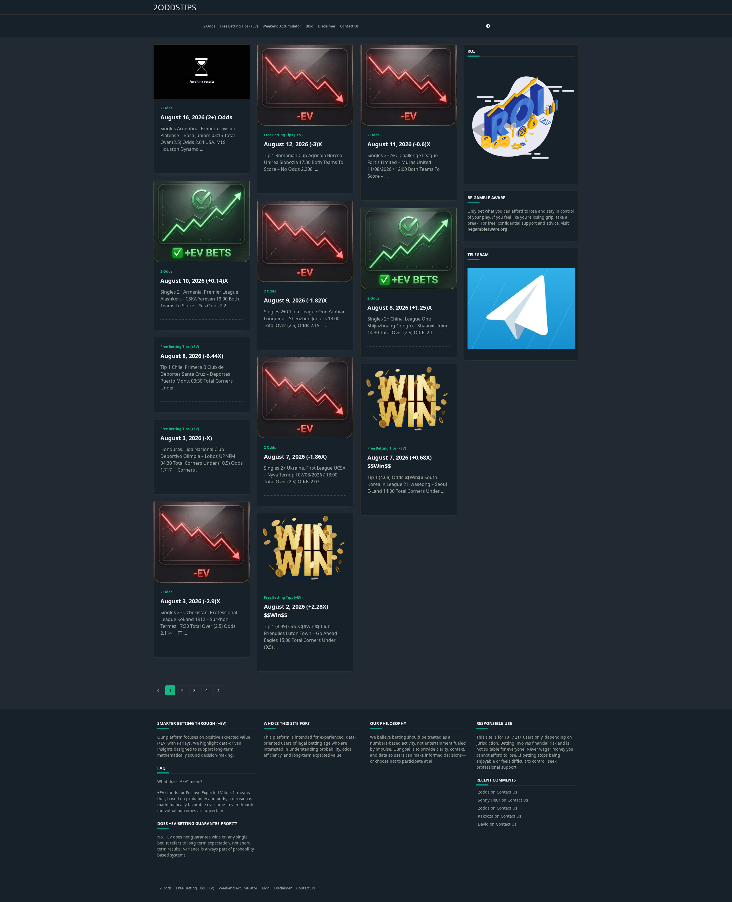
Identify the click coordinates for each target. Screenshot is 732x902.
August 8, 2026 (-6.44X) (191, 356)
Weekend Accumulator (281, 26)
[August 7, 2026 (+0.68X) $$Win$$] (409, 401)
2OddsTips (174, 7)
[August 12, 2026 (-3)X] (305, 85)
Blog (309, 26)
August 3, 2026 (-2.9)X (190, 601)
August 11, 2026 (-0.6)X (398, 144)
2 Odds (209, 26)
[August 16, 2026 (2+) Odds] (202, 72)
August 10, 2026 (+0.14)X (194, 280)
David (483, 824)
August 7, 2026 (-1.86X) (295, 456)
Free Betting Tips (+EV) (239, 26)
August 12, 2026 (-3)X (293, 144)
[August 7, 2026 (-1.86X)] (305, 397)
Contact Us (349, 26)
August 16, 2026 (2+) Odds (196, 117)
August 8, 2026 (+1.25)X (399, 307)
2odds (484, 792)
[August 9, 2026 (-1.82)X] (305, 241)
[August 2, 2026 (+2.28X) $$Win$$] (305, 550)
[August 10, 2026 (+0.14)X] (202, 221)
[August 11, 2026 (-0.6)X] (409, 85)
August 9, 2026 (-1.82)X (295, 300)
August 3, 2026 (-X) (186, 438)
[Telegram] (488, 26)
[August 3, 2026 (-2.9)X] (202, 542)
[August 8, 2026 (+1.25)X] (409, 248)
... (201, 149)
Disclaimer (326, 26)
